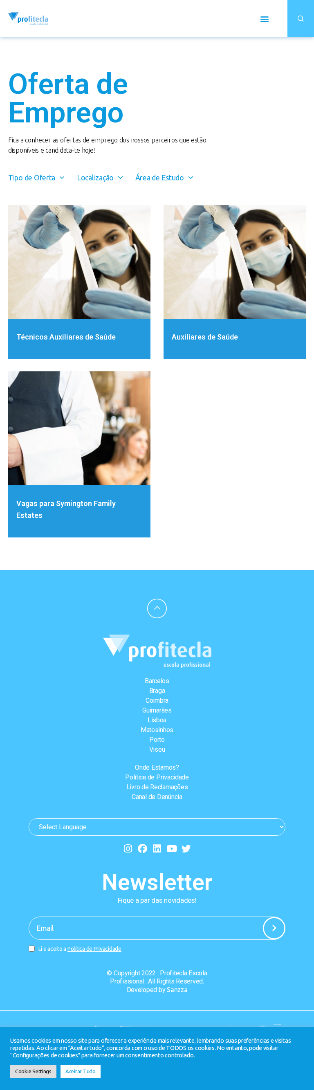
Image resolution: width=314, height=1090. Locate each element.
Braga (157, 691)
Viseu (157, 749)
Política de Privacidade (157, 777)
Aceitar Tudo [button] (80, 1071)
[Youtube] (171, 848)
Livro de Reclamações (157, 787)
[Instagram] (127, 848)
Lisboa (157, 720)
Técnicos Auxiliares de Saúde (66, 337)
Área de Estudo (159, 177)
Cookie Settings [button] (33, 1071)
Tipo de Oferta (31, 177)
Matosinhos (157, 730)
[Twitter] (186, 848)
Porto (157, 740)
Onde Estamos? (157, 767)
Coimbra (157, 700)
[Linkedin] (157, 848)
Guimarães (157, 710)
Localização (95, 177)
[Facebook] (142, 848)
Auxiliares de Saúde (205, 337)
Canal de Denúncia (157, 797)
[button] (264, 18)
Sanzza (177, 989)
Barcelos (157, 681)
